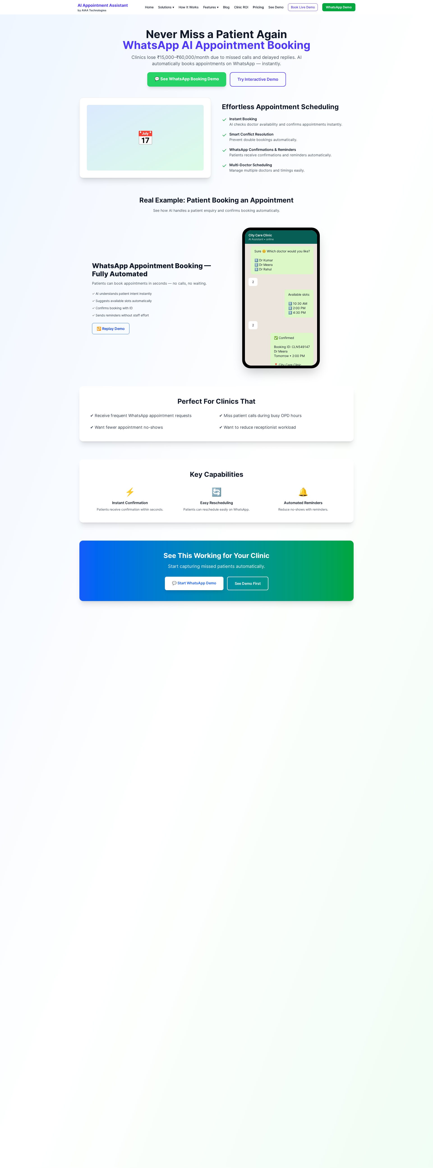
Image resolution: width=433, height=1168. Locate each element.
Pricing (258, 7)
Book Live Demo (303, 7)
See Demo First (248, 583)
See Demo (275, 7)
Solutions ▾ (166, 7)
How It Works (189, 7)
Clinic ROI (241, 7)
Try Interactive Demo (257, 79)
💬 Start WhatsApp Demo (194, 583)
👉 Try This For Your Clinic (281, 358)
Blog (226, 7)
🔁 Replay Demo (111, 328)
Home (149, 7)
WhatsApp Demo (339, 7)
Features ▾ (211, 7)
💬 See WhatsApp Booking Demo (186, 78)
